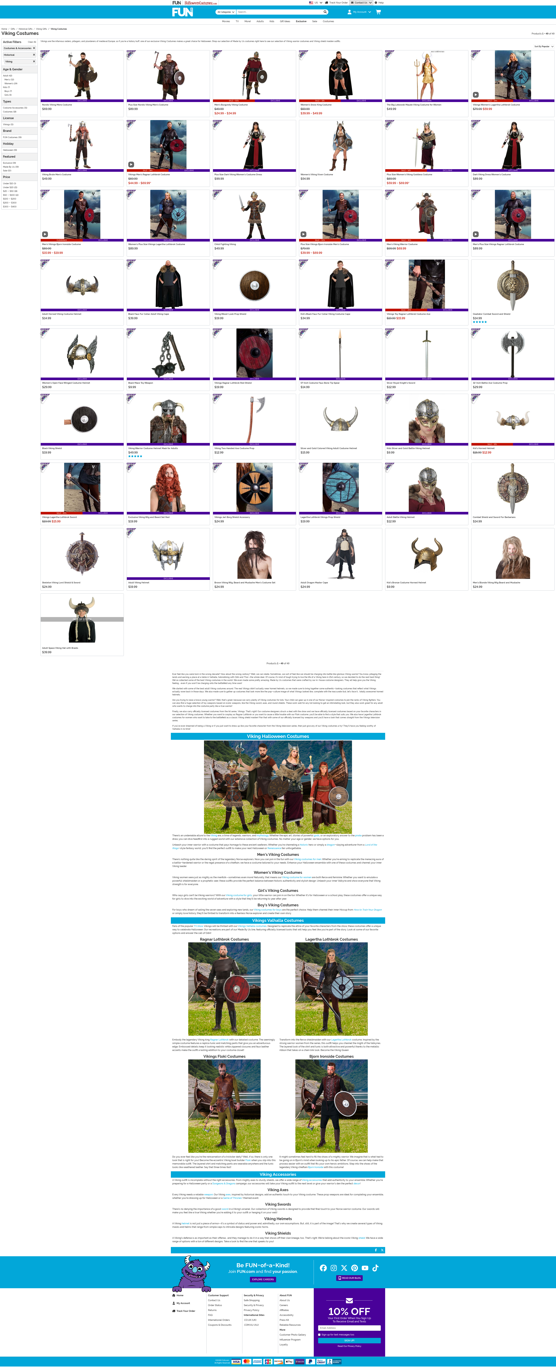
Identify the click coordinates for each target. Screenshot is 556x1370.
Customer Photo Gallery (293, 1334)
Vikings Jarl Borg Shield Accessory (232, 517)
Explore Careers (263, 1279)
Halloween (8, 150)
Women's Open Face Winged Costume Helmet (66, 383)
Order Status (215, 1305)
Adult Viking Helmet (138, 582)
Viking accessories (312, 1180)
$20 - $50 (8, 191)
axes (228, 1194)
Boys (6, 91)
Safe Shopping (252, 1300)
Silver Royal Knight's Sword (401, 383)
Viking (213, 835)
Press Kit (284, 1320)
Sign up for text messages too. (338, 1334)
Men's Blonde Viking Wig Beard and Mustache (496, 582)
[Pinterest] (354, 1268)
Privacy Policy (251, 1310)
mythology (263, 835)
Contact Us (361, 2)
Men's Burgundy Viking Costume (231, 104)
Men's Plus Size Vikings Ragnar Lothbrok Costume (498, 244)
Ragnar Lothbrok (219, 1039)
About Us (285, 1300)
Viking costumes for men (307, 859)
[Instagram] (333, 1268)
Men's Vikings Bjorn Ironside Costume (61, 244)
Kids (5, 87)
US (316, 2)
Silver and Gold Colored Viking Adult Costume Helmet (329, 448)
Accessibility (286, 1315)
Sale (5, 170)
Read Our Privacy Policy (349, 1346)
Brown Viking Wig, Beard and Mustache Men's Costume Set (244, 582)
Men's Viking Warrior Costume (402, 244)
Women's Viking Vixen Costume (317, 174)
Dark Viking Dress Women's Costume (492, 174)
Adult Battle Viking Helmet (401, 517)
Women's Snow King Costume (316, 104)
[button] (359, 12)
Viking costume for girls (239, 895)
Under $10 (8, 183)
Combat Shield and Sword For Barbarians (494, 517)
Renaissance (274, 848)
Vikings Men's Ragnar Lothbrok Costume (149, 174)
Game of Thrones (232, 1198)
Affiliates (284, 1310)
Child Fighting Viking (225, 244)
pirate (358, 835)
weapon (208, 1194)
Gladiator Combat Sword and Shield (491, 314)
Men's (7, 79)
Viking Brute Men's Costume (56, 174)
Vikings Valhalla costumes (252, 926)
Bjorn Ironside (315, 1167)
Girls (6, 95)
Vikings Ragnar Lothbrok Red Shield (233, 383)
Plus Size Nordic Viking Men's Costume (148, 104)
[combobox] (279, 12)
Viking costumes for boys (268, 909)
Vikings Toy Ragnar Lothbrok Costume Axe (408, 314)
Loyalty (284, 1344)
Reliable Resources (290, 1325)
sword (225, 1209)
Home (180, 1295)
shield (362, 1238)
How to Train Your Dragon (368, 909)
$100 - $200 (9, 199)
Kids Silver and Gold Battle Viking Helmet (408, 448)
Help (381, 2)
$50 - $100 (9, 195)
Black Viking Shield (52, 448)
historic (304, 844)
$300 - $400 (10, 206)
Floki (248, 1160)
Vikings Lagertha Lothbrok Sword (59, 517)
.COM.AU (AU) (251, 1325)
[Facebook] (323, 1268)
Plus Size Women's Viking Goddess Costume (409, 174)
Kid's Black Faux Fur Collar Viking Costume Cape (325, 314)
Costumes (8, 112)
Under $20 (8, 187)
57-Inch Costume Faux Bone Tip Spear (320, 383)
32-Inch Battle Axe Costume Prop (490, 383)
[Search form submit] (325, 12)
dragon (331, 844)
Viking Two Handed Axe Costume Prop (234, 448)
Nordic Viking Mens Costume (57, 104)
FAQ (210, 1315)
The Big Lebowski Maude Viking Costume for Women (414, 104)
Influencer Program (290, 1339)
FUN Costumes (10, 137)
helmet (185, 1223)
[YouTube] (365, 1268)
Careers (284, 1305)
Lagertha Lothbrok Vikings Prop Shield (320, 517)
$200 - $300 (10, 203)
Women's (8, 83)
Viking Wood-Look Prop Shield (230, 314)
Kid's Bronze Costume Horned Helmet (406, 582)
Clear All (32, 42)
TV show (198, 926)
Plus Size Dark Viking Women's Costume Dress (238, 174)
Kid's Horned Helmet (484, 448)
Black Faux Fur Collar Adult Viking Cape (148, 314)
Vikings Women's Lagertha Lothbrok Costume (496, 104)
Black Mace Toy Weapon (140, 383)
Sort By (542, 46)
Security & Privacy (254, 1305)
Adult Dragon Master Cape (314, 582)
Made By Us (9, 167)
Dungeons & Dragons (223, 1183)
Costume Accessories (13, 108)
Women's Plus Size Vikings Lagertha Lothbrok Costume (156, 244)
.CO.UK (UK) (250, 1320)
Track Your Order (338, 2)
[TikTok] (375, 1268)
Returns (212, 1310)
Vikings (6, 124)
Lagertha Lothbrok (341, 1039)
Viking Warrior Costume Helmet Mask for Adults (153, 448)
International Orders (219, 1320)
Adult (5, 76)
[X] (344, 1268)
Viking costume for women (296, 877)
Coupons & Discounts (220, 1325)
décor (357, 1183)
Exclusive (7, 163)
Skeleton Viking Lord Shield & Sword (61, 582)
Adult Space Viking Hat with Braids (60, 648)
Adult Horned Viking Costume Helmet (61, 314)
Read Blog (351, 1278)
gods (316, 835)
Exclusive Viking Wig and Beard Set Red (149, 517)
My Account (183, 1303)
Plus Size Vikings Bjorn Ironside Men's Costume (325, 244)
